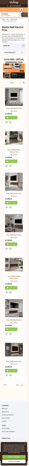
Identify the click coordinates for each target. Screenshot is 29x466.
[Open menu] (3, 9)
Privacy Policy (6, 428)
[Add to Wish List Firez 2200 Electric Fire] (6, 375)
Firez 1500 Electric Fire (14, 193)
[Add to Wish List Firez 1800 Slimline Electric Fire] (6, 292)
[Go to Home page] (13, 2)
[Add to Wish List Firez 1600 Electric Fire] (6, 248)
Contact (4, 421)
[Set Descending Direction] (24, 83)
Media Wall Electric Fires (9, 21)
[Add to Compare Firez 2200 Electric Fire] (10, 375)
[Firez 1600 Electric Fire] (14, 223)
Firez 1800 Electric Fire (14, 320)
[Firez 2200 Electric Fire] (14, 350)
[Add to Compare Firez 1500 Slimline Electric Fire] (10, 165)
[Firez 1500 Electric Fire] (14, 182)
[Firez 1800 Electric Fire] (14, 308)
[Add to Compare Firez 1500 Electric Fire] (10, 207)
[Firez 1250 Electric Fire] (14, 97)
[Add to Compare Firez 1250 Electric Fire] (10, 122)
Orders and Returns (8, 415)
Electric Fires (14, 19)
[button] (14, 45)
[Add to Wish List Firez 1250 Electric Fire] (6, 122)
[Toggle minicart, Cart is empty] (25, 9)
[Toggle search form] (17, 9)
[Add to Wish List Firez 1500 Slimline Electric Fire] (6, 165)
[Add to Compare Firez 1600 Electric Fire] (10, 248)
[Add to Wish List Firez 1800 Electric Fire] (6, 333)
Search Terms (6, 418)
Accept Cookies (13, 457)
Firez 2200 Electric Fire (14, 361)
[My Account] (21, 9)
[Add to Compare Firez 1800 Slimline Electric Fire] (10, 292)
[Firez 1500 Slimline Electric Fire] (14, 138)
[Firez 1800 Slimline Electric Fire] (14, 264)
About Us (4, 408)
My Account (5, 412)
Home (3, 19)
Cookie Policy (16, 452)
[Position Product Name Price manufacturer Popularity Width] (16, 82)
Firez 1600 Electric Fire (14, 235)
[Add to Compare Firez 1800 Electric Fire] (10, 333)
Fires (7, 19)
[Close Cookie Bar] (25, 444)
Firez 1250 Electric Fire (14, 108)
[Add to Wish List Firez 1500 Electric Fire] (6, 207)
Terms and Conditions (8, 431)
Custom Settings (14, 461)
